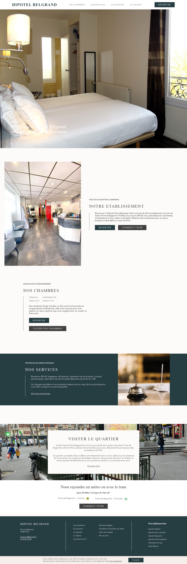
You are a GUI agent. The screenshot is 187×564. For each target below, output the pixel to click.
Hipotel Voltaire (154, 529)
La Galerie (77, 536)
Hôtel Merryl (153, 546)
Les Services (78, 529)
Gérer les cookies (106, 532)
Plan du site (103, 536)
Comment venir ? (80, 539)
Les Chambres (79, 525)
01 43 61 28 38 (25, 539)
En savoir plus (93, 466)
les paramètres (116, 561)
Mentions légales (105, 525)
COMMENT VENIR (132, 227)
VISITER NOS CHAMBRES (47, 328)
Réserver (164, 4)
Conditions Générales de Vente (111, 529)
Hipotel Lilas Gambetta (157, 539)
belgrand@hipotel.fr (28, 537)
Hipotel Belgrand (155, 536)
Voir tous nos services (40, 394)
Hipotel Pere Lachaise (157, 532)
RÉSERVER (105, 227)
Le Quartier (77, 532)
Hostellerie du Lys (155, 543)
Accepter (136, 560)
